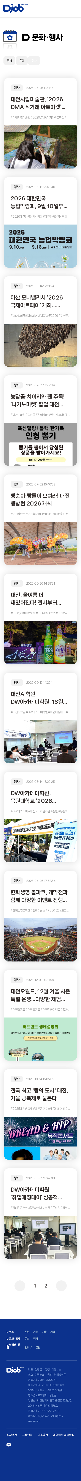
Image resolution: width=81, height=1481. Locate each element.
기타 (52, 1331)
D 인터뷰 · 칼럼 (13, 1346)
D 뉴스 (10, 1331)
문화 (21, 60)
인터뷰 (28, 1347)
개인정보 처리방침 (63, 1434)
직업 (27, 1331)
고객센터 (27, 1434)
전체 (9, 60)
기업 (35, 1331)
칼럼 (38, 1347)
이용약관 (43, 1434)
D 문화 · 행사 (13, 1338)
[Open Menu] (75, 8)
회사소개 (12, 1434)
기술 (44, 1331)
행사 (34, 60)
